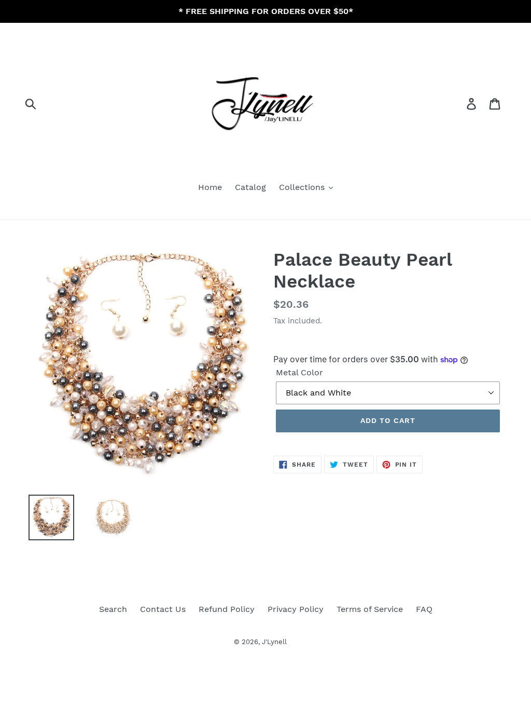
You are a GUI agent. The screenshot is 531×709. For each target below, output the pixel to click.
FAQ (424, 609)
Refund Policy (227, 609)
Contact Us (163, 609)
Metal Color (299, 372)
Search (113, 609)
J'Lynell (274, 642)
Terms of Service (370, 609)
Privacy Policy (296, 609)
